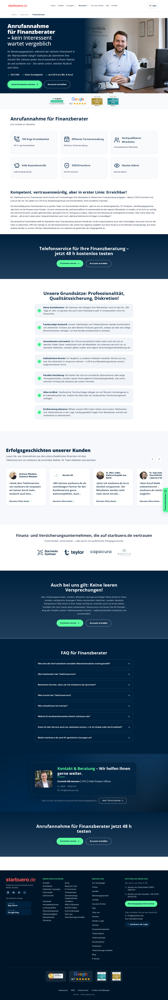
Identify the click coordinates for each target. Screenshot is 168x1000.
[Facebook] (19, 893)
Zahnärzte (47, 920)
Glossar (95, 925)
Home (14, 15)
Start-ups (69, 914)
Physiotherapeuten (51, 911)
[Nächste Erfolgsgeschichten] (159, 459)
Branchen (82, 6)
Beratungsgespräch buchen (141, 904)
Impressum (63, 990)
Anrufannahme (98, 942)
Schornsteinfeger (72, 911)
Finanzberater (70, 892)
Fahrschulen (48, 892)
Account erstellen (57, 84)
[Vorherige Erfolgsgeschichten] (152, 459)
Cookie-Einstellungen (101, 990)
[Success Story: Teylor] (74, 552)
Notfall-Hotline (71, 908)
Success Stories (97, 6)
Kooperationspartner (100, 929)
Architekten (47, 886)
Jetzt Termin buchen (111, 800)
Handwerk (47, 901)
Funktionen (96, 946)
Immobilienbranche (51, 904)
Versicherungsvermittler (75, 917)
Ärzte (67, 883)
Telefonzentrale (98, 938)
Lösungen (70, 6)
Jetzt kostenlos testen (24, 84)
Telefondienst (98, 933)
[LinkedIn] (8, 893)
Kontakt (114, 6)
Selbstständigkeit (50, 914)
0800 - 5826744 (68, 786)
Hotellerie (69, 901)
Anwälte (46, 883)
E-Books (95, 959)
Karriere (95, 917)
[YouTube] (13, 893)
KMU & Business (72, 904)
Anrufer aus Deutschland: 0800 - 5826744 (141, 888)
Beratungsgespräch (100, 896)
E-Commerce (70, 889)
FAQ (107, 6)
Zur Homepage (98, 883)
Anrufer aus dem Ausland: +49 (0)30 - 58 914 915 (144, 895)
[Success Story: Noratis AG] (124, 552)
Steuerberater (48, 917)
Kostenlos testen (68, 263)
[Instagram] (25, 893)
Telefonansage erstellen (102, 950)
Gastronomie (48, 896)
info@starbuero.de (69, 790)
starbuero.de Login (139, 924)
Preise (53, 6)
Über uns (96, 912)
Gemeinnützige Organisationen (71, 897)
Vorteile (61, 6)
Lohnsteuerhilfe (49, 908)
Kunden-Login (98, 921)
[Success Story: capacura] (100, 552)
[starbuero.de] (17, 5)
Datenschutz (83, 990)
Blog (94, 954)
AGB (73, 990)
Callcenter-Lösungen (51, 889)
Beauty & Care (71, 886)
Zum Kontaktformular (134, 919)
